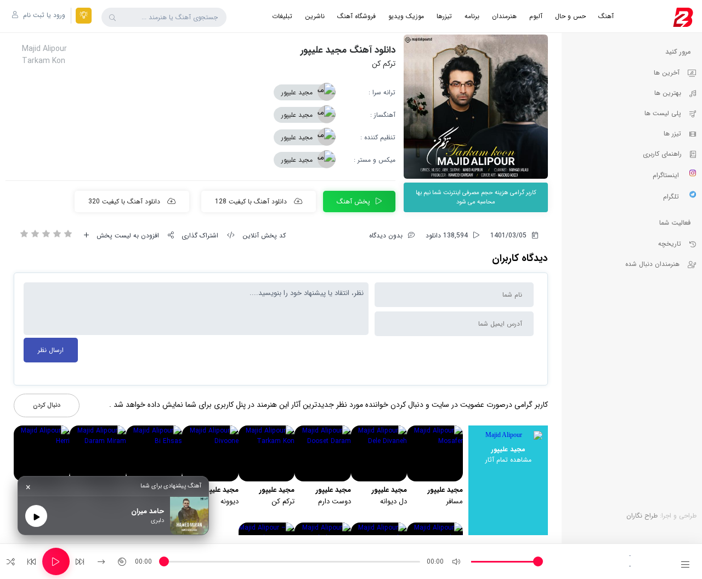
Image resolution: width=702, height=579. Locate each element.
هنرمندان (504, 16)
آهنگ (606, 16)
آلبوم (535, 16)
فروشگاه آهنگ (356, 16)
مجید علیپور (297, 92)
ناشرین (315, 16)
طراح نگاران (642, 515)
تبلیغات (282, 16)
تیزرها (444, 16)
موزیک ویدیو (406, 16)
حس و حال (570, 16)
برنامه (472, 16)
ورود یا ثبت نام (43, 15)
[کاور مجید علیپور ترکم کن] (476, 107)
